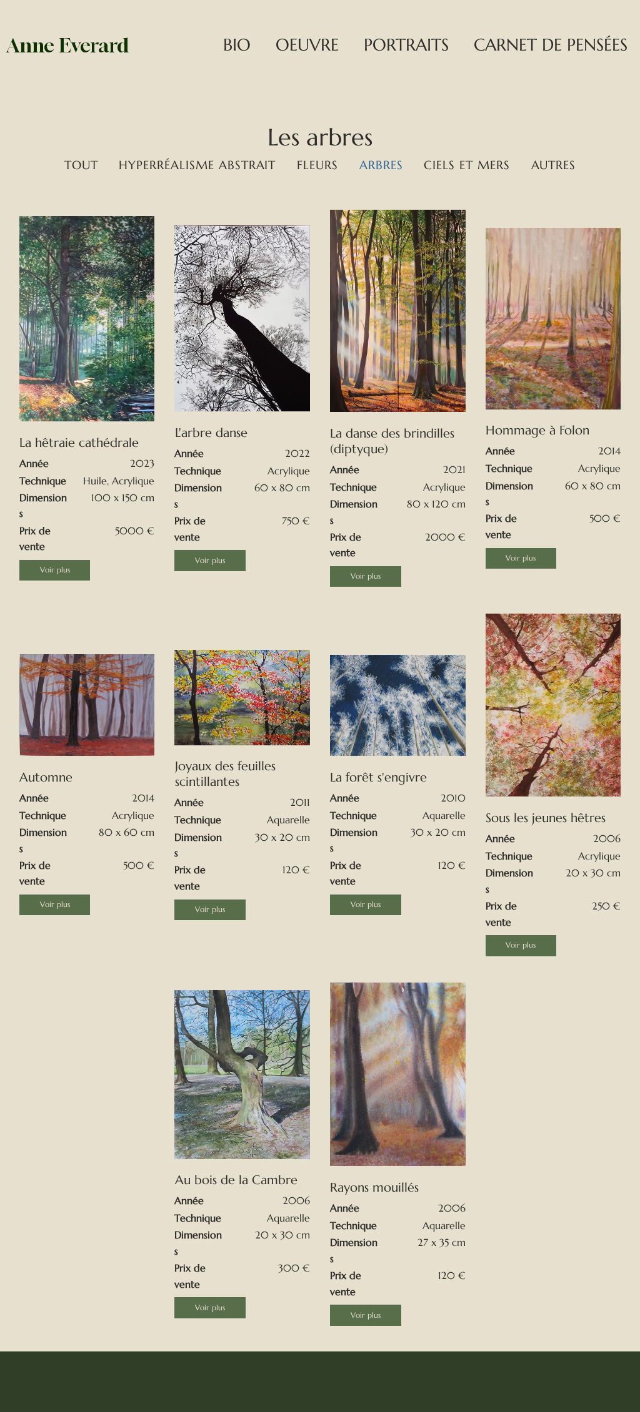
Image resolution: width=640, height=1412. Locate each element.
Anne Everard (67, 45)
